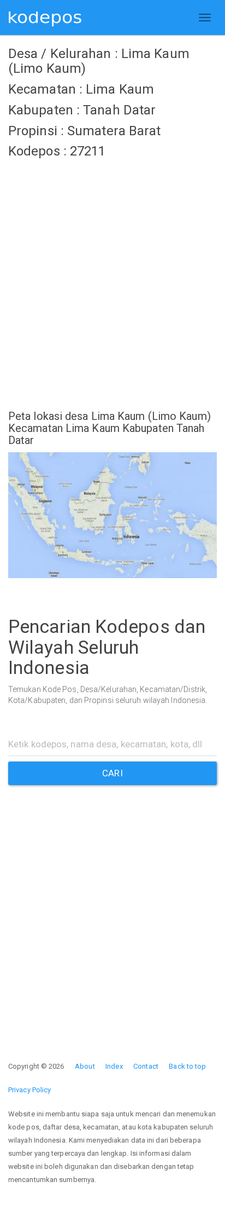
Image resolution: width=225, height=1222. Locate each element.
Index (114, 1066)
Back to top (187, 1066)
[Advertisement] (112, 277)
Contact (145, 1066)
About (85, 1066)
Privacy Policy (29, 1090)
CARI (112, 773)
